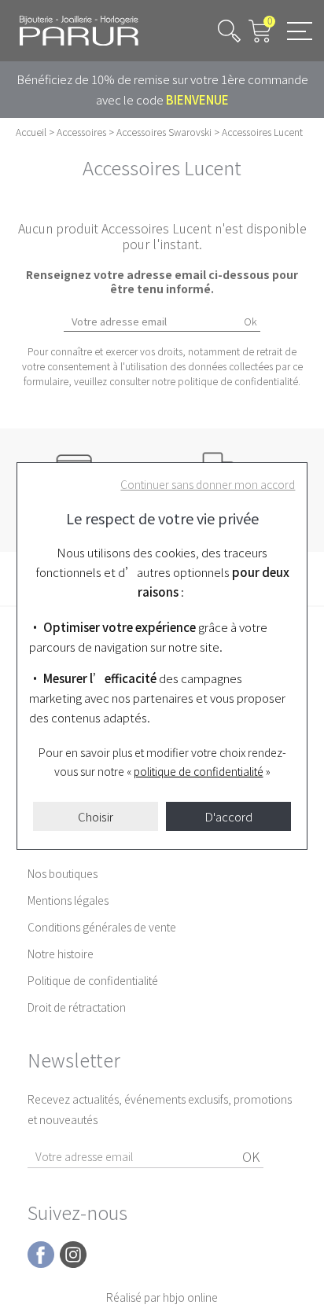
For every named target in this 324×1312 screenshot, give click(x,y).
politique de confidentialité (198, 771)
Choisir (95, 816)
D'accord (228, 816)
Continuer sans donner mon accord (207, 484)
